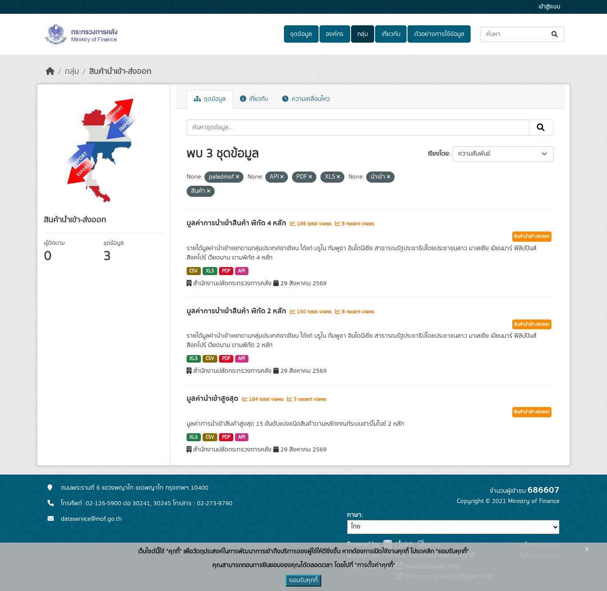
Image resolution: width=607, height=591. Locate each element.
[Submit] (555, 34)
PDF (226, 271)
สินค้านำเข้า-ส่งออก (120, 71)
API (241, 271)
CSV (193, 271)
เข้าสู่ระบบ (549, 7)
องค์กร (334, 34)
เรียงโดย (438, 153)
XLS (210, 271)
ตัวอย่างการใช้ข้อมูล (439, 34)
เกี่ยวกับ (391, 34)
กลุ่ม (362, 34)
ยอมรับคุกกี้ (303, 580)
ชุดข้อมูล (301, 34)
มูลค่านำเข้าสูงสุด (213, 398)
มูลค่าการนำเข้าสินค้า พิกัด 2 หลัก (237, 311)
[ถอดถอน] (237, 177)
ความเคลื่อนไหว (310, 99)
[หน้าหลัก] (50, 71)
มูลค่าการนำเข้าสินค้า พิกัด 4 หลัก (237, 223)
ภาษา (354, 515)
